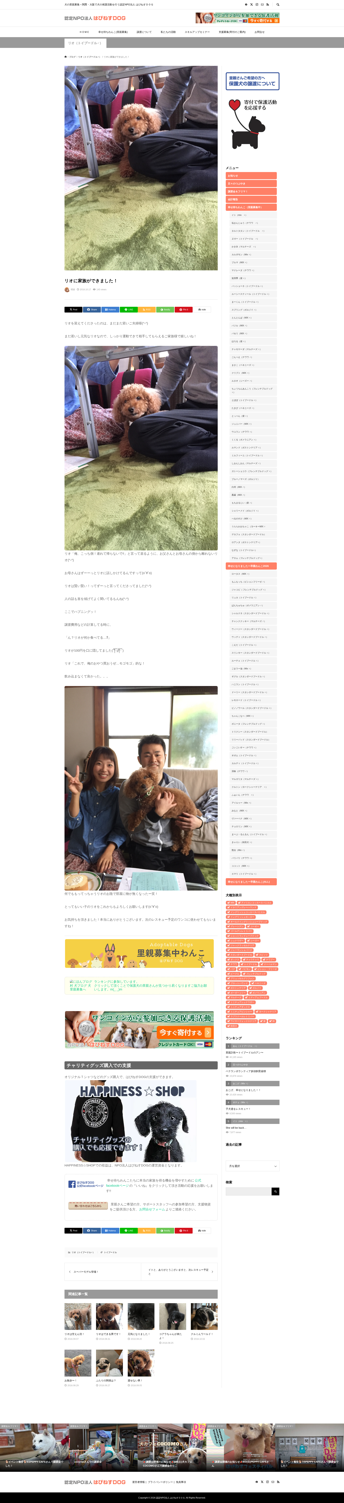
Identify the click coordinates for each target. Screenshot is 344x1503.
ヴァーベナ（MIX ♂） (242, 818)
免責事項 (181, 1482)
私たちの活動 (168, 31)
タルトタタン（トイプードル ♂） (249, 231)
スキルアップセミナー (197, 31)
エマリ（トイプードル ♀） (244, 874)
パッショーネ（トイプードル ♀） (248, 286)
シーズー (254, 940)
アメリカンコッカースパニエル (256, 902)
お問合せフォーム (152, 1209)
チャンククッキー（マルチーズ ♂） (249, 621)
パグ (233, 969)
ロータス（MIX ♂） (241, 574)
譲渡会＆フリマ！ (238, 191)
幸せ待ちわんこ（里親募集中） (245, 207)
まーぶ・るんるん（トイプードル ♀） (250, 834)
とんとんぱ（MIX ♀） (242, 317)
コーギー (254, 926)
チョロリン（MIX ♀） (242, 826)
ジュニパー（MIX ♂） (242, 424)
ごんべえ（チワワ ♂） (242, 357)
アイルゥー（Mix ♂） (242, 803)
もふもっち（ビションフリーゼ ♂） (249, 582)
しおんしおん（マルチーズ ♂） (247, 463)
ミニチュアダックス (240, 1007)
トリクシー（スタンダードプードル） (250, 732)
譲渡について (144, 31)
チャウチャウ (252, 959)
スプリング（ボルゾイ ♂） (244, 310)
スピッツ (263, 955)
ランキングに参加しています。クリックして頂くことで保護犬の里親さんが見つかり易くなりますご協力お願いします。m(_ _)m (150, 985)
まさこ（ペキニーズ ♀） (243, 365)
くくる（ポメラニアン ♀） (244, 439)
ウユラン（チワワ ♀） (242, 432)
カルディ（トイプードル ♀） (246, 763)
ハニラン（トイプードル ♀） (246, 684)
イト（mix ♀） (239, 215)
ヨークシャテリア (267, 1011)
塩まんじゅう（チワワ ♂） (245, 223)
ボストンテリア (238, 988)
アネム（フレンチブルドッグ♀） (247, 558)
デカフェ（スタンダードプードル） (249, 534)
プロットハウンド (239, 983)
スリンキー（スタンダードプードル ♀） (251, 653)
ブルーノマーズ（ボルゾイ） (246, 479)
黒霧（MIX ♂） (239, 495)
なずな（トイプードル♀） (244, 550)
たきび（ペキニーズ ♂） (243, 408)
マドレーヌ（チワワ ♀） (243, 270)
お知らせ (233, 175)
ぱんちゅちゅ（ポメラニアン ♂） (248, 605)
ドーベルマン (270, 964)
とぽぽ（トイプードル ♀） (244, 400)
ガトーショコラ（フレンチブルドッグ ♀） (252, 471)
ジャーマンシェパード (241, 950)
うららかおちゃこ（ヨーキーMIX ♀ (249, 526)
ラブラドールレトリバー (242, 1016)
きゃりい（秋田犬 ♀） (242, 842)
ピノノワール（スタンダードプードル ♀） (252, 708)
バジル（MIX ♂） (240, 325)
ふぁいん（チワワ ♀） (243, 795)
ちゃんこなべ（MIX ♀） (243, 716)
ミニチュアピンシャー (241, 1011)
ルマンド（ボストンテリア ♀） (247, 447)
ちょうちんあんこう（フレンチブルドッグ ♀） (252, 391)
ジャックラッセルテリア (242, 945)
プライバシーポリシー (160, 1482)
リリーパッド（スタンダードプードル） (251, 739)
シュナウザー (237, 940)
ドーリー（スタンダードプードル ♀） (250, 692)
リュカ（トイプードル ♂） (244, 597)
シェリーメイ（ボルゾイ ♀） (246, 510)
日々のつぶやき (236, 183)
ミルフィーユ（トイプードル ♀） (248, 455)
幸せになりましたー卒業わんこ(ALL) (249, 881)
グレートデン (237, 926)
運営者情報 (138, 1482)
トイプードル (110, 1252)
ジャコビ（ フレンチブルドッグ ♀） (249, 589)
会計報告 (233, 199)
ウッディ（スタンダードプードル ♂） (250, 637)
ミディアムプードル (258, 997)
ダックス (235, 959)
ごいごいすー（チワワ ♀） (244, 747)
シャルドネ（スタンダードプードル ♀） (251, 613)
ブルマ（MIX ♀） (240, 262)
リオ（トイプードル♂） (85, 43)
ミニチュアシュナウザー (242, 1002)
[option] (34, 1448)
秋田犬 (234, 1026)
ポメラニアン (259, 993)
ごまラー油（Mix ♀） (242, 668)
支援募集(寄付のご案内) (232, 31)
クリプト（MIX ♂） (241, 373)
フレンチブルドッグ (256, 974)
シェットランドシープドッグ (245, 936)
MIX (232, 902)
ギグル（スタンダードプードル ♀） (249, 676)
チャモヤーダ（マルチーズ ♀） (247, 349)
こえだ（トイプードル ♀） (244, 645)
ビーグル (235, 974)
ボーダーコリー (238, 993)
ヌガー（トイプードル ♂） (245, 239)
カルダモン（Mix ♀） (242, 254)
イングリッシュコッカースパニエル (248, 912)
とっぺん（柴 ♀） (240, 416)
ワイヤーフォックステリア (243, 1021)
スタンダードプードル (241, 955)
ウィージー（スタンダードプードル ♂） (251, 629)
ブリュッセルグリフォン (242, 978)
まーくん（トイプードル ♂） (246, 302)
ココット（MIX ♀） (241, 866)
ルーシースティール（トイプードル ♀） (251, 294)
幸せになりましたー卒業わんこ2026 (248, 566)
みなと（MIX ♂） (240, 810)
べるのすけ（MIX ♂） (242, 518)
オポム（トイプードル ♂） (244, 755)
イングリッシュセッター (242, 917)
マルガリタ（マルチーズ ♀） (246, 779)
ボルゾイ (257, 988)
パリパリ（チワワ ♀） (242, 858)
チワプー (270, 959)
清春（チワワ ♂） (240, 771)
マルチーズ (236, 997)
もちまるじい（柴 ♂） (242, 503)
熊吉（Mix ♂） (239, 850)
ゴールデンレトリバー (241, 931)
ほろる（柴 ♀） (239, 341)
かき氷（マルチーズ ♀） (244, 246)
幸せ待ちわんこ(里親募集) (113, 31)
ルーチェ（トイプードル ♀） (246, 660)
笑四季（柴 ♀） (239, 278)
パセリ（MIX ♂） (240, 333)
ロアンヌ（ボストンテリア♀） (246, 542)
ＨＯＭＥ (84, 31)
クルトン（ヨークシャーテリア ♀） (250, 787)
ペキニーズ (260, 983)
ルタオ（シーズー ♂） (242, 381)
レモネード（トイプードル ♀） (247, 700)
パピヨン (246, 969)
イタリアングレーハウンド (243, 907)
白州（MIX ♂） (239, 487)
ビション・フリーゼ (267, 969)
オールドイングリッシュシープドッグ (249, 921)
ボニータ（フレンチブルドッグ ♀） (249, 724)
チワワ (234, 964)
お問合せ (260, 31)
